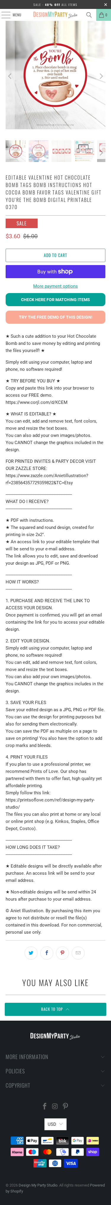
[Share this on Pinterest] (62, 953)
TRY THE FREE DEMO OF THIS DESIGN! (55, 317)
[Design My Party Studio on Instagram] (55, 1106)
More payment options (55, 286)
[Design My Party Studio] (55, 15)
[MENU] (2, 15)
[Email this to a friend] (78, 953)
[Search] (89, 15)
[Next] (101, 76)
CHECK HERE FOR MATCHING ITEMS (55, 299)
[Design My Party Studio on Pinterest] (65, 1106)
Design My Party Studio (38, 1185)
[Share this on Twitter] (31, 953)
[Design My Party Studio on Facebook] (45, 1106)
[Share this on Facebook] (46, 953)
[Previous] (10, 76)
